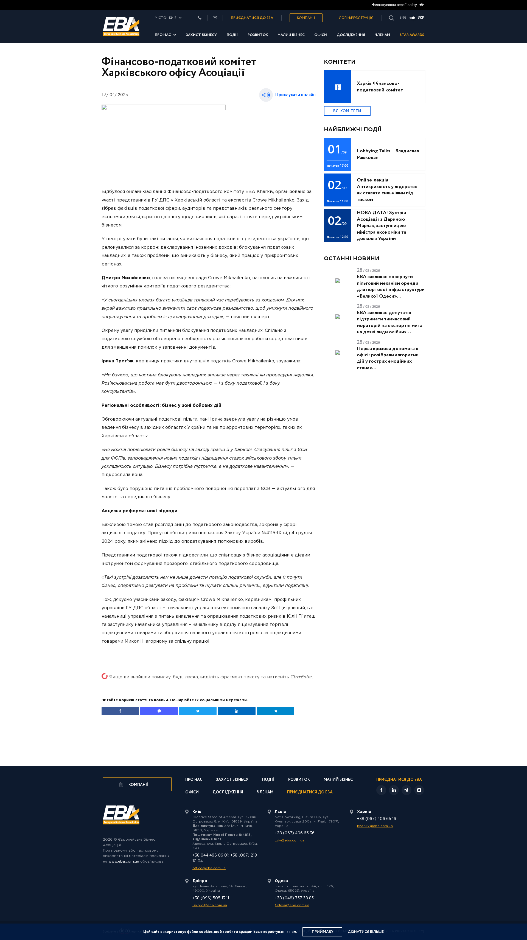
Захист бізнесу (201, 35)
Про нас (163, 35)
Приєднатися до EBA (310, 792)
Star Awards (412, 35)
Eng (403, 17)
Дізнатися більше (366, 932)
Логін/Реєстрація (356, 18)
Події (232, 35)
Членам (382, 35)
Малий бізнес (291, 35)
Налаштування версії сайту (394, 5)
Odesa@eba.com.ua (292, 905)
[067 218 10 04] (199, 18)
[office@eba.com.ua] (215, 18)
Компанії (306, 18)
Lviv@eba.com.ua (289, 840)
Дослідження (351, 35)
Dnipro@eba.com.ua (209, 905)
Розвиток (258, 35)
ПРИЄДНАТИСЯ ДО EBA (252, 18)
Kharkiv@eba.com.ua (375, 825)
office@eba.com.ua (209, 868)
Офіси (320, 35)
